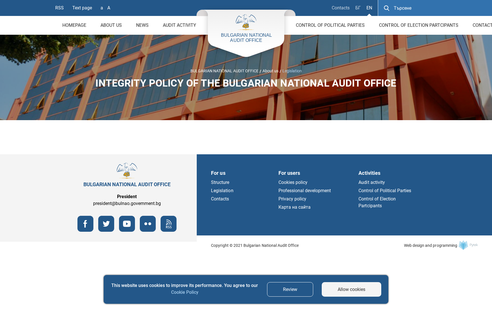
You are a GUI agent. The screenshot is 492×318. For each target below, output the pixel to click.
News (142, 25)
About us (111, 25)
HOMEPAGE (74, 25)
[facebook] (85, 230)
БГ (358, 8)
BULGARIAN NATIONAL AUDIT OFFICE (224, 71)
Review (290, 289)
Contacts (341, 8)
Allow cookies (351, 289)
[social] (148, 230)
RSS (59, 8)
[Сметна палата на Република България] (468, 245)
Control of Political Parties (330, 25)
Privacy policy (292, 199)
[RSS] (169, 230)
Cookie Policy (184, 292)
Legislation (292, 71)
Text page (82, 8)
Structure (220, 182)
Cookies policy (293, 182)
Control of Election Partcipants (418, 25)
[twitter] (106, 230)
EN (369, 8)
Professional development (304, 190)
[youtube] (127, 230)
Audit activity (179, 25)
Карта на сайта (294, 207)
